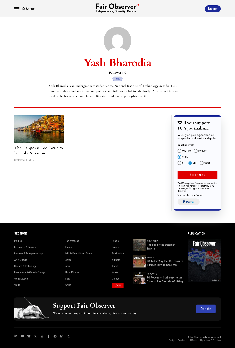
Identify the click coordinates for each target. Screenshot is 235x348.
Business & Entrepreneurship (28, 253)
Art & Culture (20, 259)
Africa (68, 259)
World (17, 284)
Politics (18, 240)
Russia (115, 240)
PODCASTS (152, 274)
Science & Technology (25, 266)
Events (115, 247)
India (67, 278)
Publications (118, 253)
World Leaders (21, 278)
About (115, 266)
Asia (67, 266)
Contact (116, 278)
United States (72, 272)
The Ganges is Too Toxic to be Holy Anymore (38, 150)
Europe (68, 247)
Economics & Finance (25, 247)
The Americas (72, 240)
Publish (115, 272)
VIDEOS (150, 257)
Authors (116, 259)
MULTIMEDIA (152, 241)
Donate (206, 309)
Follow (117, 78)
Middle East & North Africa (78, 253)
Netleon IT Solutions (212, 340)
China (68, 284)
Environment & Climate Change (29, 272)
